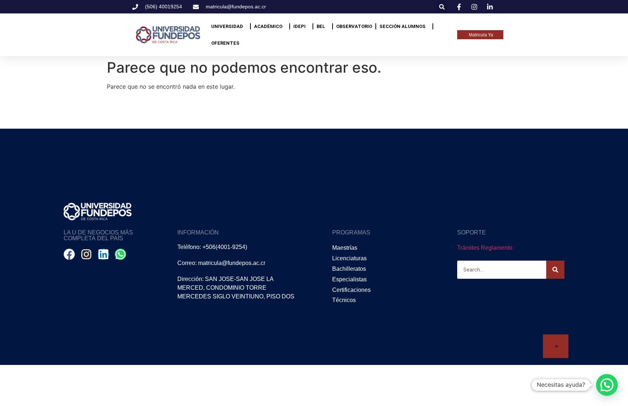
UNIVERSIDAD (227, 26)
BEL (321, 26)
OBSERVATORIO (354, 26)
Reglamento (496, 248)
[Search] (555, 270)
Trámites (468, 248)
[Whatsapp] (120, 254)
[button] (442, 6)
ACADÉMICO (268, 26)
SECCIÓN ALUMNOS (402, 26)
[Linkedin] (103, 254)
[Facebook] (69, 254)
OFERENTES (225, 43)
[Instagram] (86, 254)
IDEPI (299, 26)
